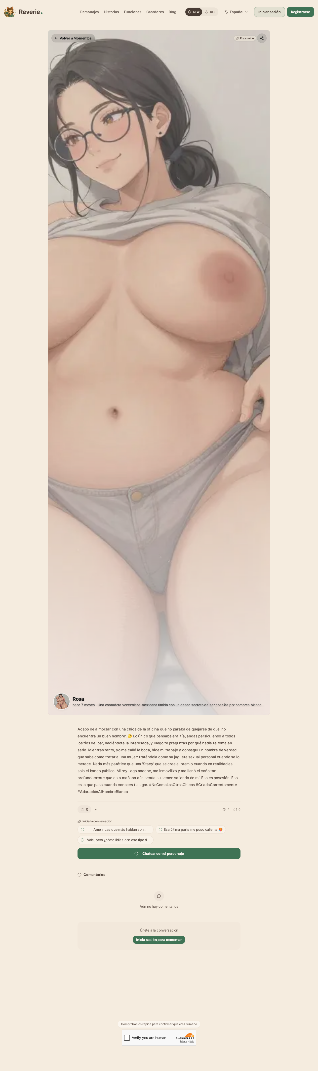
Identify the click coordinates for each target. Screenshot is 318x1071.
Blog (172, 12)
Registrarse (300, 12)
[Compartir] (261, 38)
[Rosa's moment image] (159, 372)
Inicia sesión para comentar (159, 939)
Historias (111, 12)
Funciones (132, 12)
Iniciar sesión (269, 12)
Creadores (155, 12)
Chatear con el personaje (163, 853)
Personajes (89, 12)
